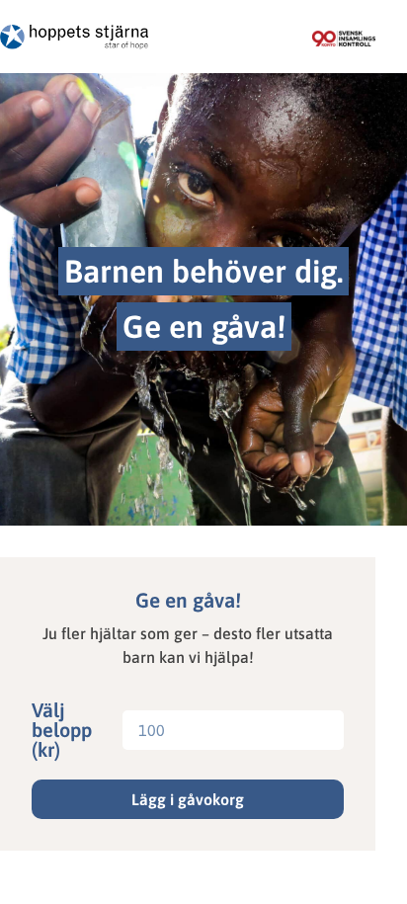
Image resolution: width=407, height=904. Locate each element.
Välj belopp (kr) (62, 730)
